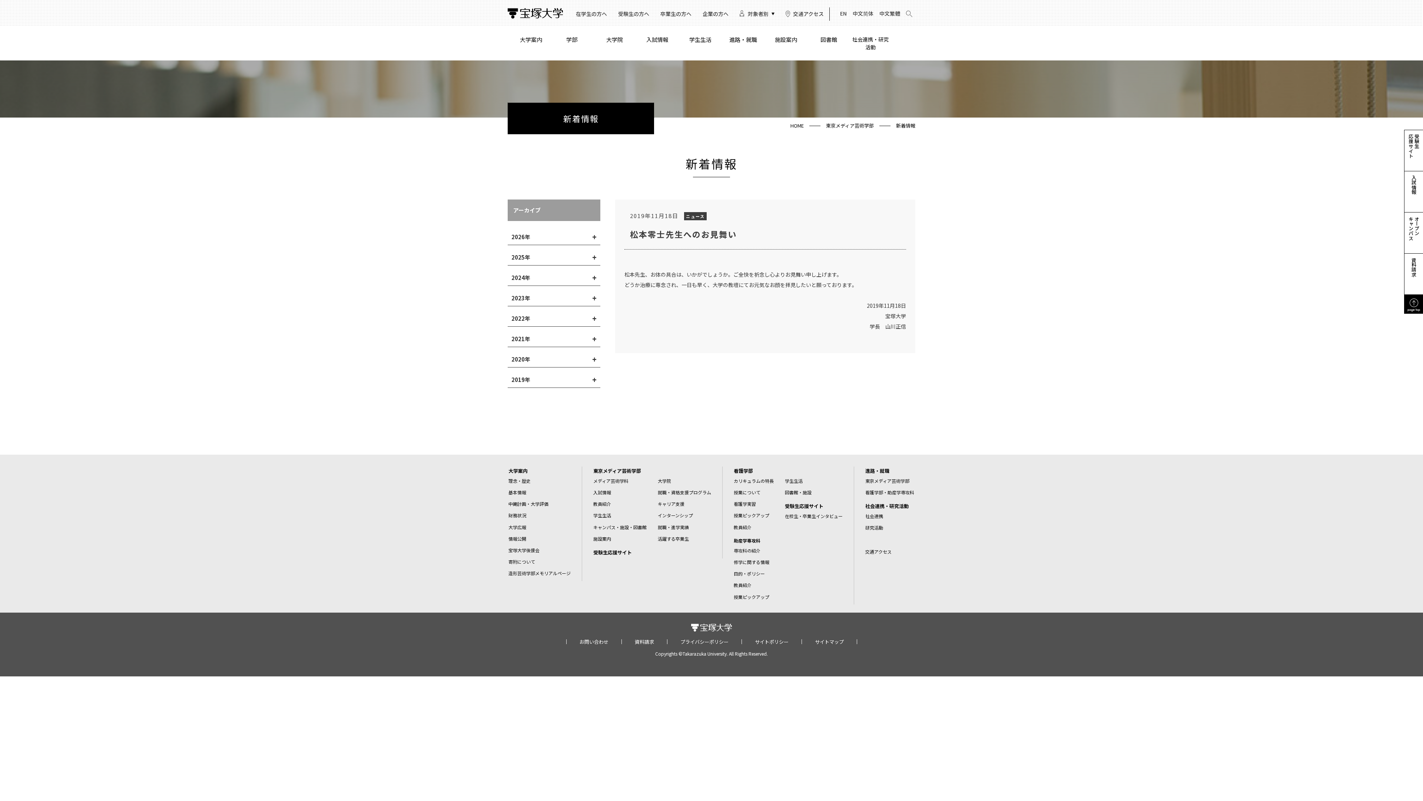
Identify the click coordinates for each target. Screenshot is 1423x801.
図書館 (828, 39)
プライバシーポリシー (704, 641)
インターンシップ (675, 515)
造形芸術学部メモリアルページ (539, 573)
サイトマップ (829, 641)
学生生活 (700, 39)
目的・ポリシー (749, 573)
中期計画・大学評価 (528, 504)
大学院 (614, 39)
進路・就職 (743, 39)
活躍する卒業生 (673, 538)
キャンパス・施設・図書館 (620, 527)
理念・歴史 (519, 481)
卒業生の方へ (675, 13)
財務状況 (517, 515)
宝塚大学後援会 (524, 550)
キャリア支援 (671, 504)
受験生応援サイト (612, 552)
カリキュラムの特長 (754, 481)
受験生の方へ (633, 13)
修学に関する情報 (751, 562)
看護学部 (743, 470)
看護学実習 (745, 504)
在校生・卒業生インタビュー (814, 516)
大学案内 (531, 39)
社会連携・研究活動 (870, 43)
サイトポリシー (772, 641)
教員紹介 (602, 504)
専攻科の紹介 (747, 550)
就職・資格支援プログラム (684, 492)
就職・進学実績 (673, 527)
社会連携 (874, 516)
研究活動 (874, 527)
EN (843, 13)
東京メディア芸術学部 (850, 125)
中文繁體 (889, 13)
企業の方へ (716, 13)
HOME (797, 125)
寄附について (521, 561)
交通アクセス (808, 13)
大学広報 (517, 527)
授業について (747, 492)
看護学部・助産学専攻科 (889, 492)
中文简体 (863, 13)
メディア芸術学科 (610, 481)
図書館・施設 (798, 492)
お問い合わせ (594, 641)
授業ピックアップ (751, 515)
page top (1413, 309)
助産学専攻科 (747, 540)
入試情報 (657, 39)
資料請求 (644, 641)
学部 (571, 39)
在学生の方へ (591, 13)
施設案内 (786, 39)
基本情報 (517, 492)
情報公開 (517, 538)
